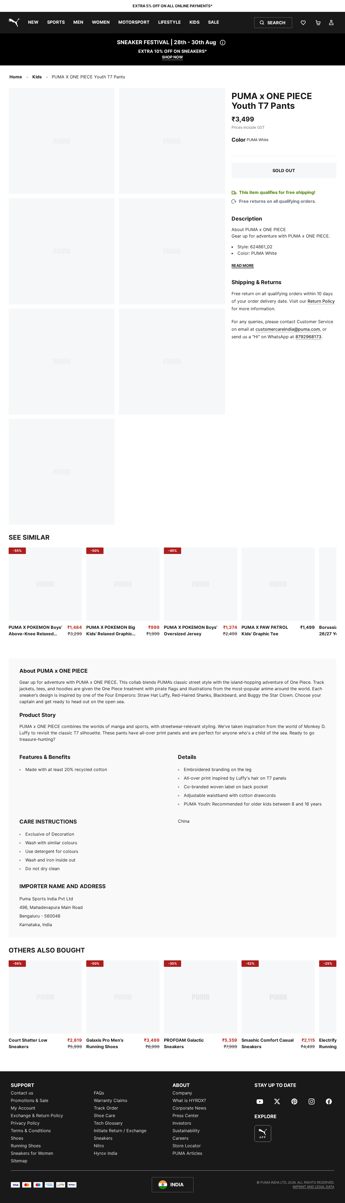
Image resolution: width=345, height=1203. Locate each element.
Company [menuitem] (182, 1093)
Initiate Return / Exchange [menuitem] (120, 1130)
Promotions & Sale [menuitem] (29, 1100)
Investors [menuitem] (181, 1123)
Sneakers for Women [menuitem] (32, 1153)
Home (15, 76)
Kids (37, 76)
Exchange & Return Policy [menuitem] (37, 1115)
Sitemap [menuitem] (19, 1160)
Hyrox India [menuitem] (105, 1153)
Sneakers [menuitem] (103, 1138)
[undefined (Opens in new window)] (262, 1133)
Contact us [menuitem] (22, 1093)
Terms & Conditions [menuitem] (31, 1130)
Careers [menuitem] (180, 1138)
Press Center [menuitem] (185, 1115)
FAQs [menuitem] (99, 1093)
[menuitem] (33, 22)
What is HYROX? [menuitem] (189, 1100)
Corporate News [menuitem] (189, 1108)
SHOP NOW (172, 57)
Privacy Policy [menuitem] (25, 1123)
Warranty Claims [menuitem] (110, 1100)
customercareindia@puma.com (288, 329)
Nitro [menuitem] (99, 1145)
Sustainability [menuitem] (186, 1130)
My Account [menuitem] (23, 1108)
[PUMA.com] (13, 22)
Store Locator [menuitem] (186, 1145)
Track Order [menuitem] (106, 1108)
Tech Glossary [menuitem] (108, 1123)
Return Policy (321, 301)
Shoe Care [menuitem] (104, 1115)
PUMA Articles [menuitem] (187, 1153)
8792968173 (308, 336)
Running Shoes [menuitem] (26, 1145)
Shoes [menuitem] (17, 1138)
